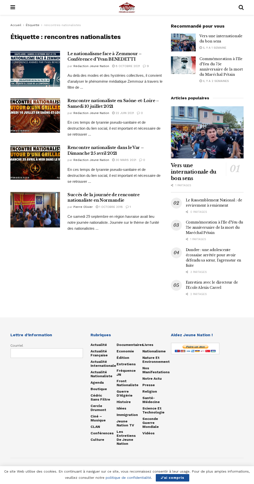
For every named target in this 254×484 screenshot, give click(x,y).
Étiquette (32, 25)
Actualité (99, 345)
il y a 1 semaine (214, 47)
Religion (149, 391)
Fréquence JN (126, 372)
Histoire (124, 402)
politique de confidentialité (128, 478)
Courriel (16, 345)
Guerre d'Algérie (124, 393)
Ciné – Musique (98, 418)
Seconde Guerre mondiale (150, 423)
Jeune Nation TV (125, 423)
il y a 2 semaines (215, 81)
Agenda (97, 382)
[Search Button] (241, 7)
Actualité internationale (103, 364)
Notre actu (152, 378)
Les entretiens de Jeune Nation (126, 438)
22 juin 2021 (124, 113)
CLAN (95, 427)
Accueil (15, 25)
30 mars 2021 (125, 160)
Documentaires (130, 345)
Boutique (99, 389)
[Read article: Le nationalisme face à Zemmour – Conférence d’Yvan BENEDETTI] (35, 68)
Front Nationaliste (127, 383)
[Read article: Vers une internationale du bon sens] (183, 42)
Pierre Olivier (83, 207)
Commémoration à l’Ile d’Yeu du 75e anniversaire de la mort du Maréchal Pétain (214, 227)
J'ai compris (172, 478)
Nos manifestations (156, 370)
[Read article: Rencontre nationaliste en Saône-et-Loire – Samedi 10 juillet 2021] (35, 115)
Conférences (102, 433)
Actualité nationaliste (101, 374)
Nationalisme (154, 351)
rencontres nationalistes (62, 25)
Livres (147, 345)
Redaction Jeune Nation (91, 66)
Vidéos (148, 433)
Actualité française (99, 353)
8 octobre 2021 (127, 66)
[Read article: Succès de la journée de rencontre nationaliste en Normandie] (35, 209)
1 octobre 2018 (110, 207)
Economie (125, 351)
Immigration (127, 415)
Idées (121, 408)
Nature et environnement (156, 360)
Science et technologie (153, 410)
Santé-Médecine (151, 400)
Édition (123, 358)
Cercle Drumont (98, 408)
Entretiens (126, 364)
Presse (148, 385)
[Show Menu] (12, 7)
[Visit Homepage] (127, 7)
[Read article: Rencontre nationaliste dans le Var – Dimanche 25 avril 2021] (35, 162)
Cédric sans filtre (100, 397)
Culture (97, 440)
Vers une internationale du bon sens (193, 171)
